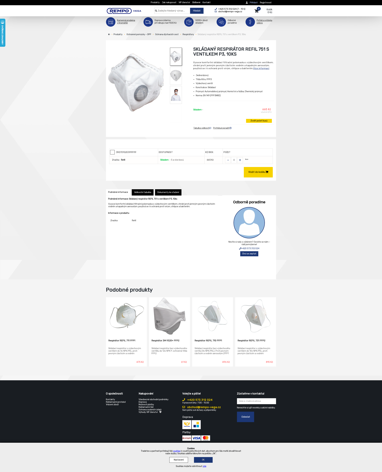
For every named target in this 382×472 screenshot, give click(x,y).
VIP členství (184, 2)
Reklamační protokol (116, 402)
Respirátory (188, 34)
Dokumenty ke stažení (168, 192)
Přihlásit (254, 2)
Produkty (155, 2)
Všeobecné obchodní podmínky (153, 399)
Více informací (261, 68)
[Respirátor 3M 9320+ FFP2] (169, 316)
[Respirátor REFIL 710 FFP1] (212, 316)
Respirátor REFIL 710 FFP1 (208, 340)
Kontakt (207, 2)
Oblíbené (196, 2)
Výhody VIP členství (148, 412)
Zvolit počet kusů (259, 120)
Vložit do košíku (257, 172)
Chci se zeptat (249, 253)
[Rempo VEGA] (124, 9)
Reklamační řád (146, 407)
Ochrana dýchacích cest (167, 34)
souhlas (176, 451)
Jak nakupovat (169, 2)
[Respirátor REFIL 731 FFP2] (255, 316)
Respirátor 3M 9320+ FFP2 (165, 340)
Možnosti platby (146, 404)
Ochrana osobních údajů (150, 409)
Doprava (143, 402)
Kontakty (110, 399)
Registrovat (266, 2)
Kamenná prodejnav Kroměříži (126, 21)
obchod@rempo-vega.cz (204, 407)
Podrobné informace (118, 192)
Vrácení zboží (112, 404)
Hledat (197, 10)
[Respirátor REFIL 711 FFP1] (126, 316)
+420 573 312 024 (250, 248)
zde (204, 466)
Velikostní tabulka (142, 192)
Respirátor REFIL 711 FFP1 (121, 340)
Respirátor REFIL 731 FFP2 (251, 340)
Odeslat (245, 416)
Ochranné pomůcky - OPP (139, 34)
